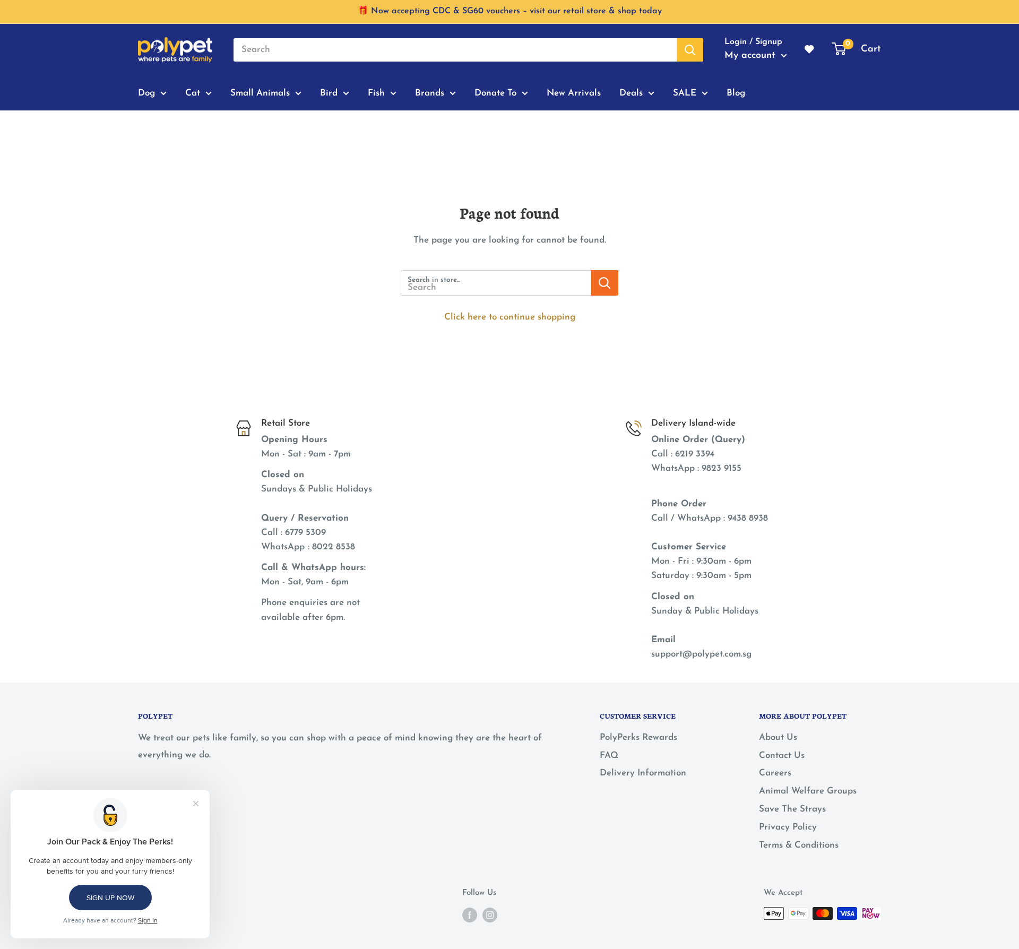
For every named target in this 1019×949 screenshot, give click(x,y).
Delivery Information (643, 773)
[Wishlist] (810, 50)
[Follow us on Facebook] (469, 914)
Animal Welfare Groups (808, 791)
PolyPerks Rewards (638, 737)
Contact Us (782, 755)
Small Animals (260, 92)
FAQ (609, 755)
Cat (192, 92)
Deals (631, 92)
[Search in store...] (604, 283)
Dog (146, 92)
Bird (329, 92)
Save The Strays (792, 809)
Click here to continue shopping (509, 317)
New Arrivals (574, 92)
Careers (775, 773)
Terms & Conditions (799, 845)
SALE (684, 92)
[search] (455, 50)
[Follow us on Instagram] (489, 914)
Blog (736, 92)
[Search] (690, 50)
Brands (429, 92)
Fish (376, 92)
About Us (778, 737)
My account (751, 56)
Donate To (495, 92)
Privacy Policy (788, 827)
